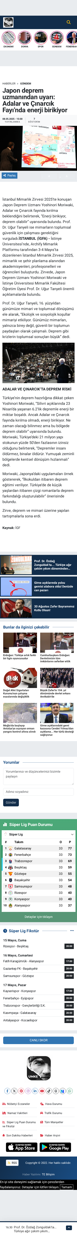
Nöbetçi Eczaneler (18, 1104)
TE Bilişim (48, 1174)
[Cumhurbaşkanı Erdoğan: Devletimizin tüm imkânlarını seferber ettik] (57, 642)
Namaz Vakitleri (17, 1113)
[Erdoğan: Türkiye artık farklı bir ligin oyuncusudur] (20, 642)
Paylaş (11, 175)
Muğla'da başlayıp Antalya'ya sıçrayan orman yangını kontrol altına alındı (19, 728)
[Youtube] (42, 1091)
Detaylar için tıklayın (39, 917)
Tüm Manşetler (53, 1122)
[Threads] (56, 1091)
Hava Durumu (53, 1104)
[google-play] (55, 1148)
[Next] (63, 1091)
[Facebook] (7, 1091)
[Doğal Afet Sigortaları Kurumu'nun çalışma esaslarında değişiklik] (20, 677)
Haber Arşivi (52, 1135)
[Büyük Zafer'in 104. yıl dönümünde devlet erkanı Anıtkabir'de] (57, 677)
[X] (14, 1091)
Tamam (66, 1187)
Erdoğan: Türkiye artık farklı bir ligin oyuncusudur (19, 657)
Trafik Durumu (53, 1113)
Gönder (11, 802)
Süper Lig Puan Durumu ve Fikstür (19, 1124)
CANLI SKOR (38, 1040)
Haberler (9, 83)
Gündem (25, 83)
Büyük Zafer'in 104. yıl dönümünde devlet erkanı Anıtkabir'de (55, 693)
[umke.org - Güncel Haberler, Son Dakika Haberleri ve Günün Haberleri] (8, 22)
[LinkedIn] (35, 1091)
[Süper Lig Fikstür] (72, 931)
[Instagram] (28, 1091)
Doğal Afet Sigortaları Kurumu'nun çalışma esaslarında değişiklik (16, 693)
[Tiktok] (49, 1091)
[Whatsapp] (70, 1091)
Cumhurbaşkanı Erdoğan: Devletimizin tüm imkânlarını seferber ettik (55, 658)
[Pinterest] (21, 1091)
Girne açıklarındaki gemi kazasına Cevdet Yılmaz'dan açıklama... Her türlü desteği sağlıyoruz (57, 730)
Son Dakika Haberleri (19, 1135)
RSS (14, 1163)
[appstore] (22, 1148)
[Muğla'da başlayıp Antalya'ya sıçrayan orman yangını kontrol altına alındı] (20, 713)
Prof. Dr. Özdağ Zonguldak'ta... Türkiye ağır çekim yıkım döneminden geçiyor (35, 1231)
